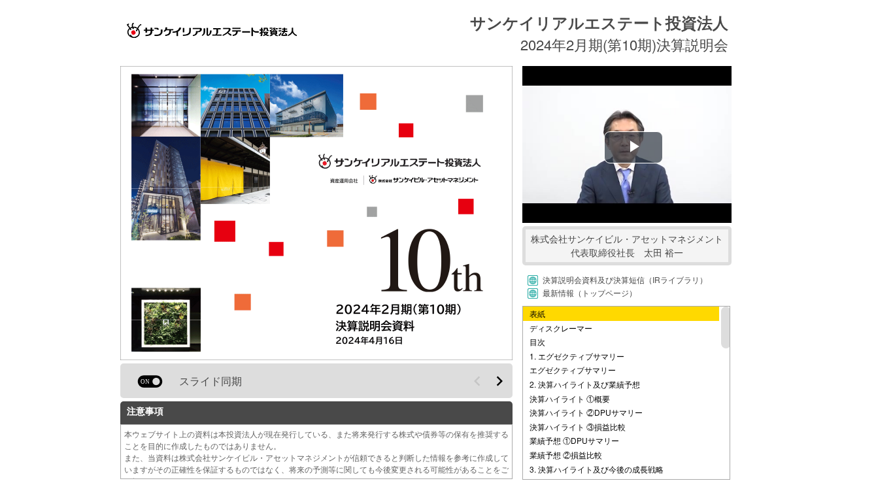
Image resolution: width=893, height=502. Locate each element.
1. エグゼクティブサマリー (577, 355)
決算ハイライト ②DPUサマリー (586, 412)
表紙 (537, 313)
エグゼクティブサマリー (573, 369)
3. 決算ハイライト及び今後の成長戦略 (597, 469)
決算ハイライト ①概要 (570, 398)
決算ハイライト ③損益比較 (578, 426)
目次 (537, 341)
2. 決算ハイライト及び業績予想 (585, 384)
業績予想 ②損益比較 (566, 454)
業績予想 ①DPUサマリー (574, 440)
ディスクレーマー (561, 327)
